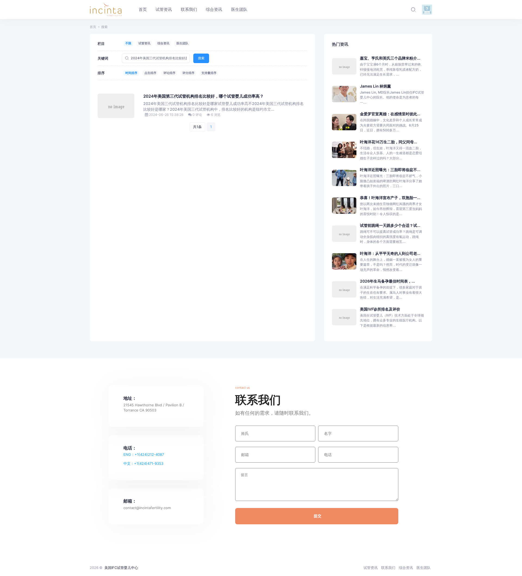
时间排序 (131, 73)
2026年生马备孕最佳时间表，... (387, 281)
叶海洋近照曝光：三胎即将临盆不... (390, 169)
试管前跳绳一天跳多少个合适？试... (390, 225)
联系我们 (388, 567)
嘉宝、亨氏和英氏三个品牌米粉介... (390, 58)
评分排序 (188, 73)
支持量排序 (208, 73)
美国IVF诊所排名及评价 (380, 309)
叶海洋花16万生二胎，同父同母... (388, 142)
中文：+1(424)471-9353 (143, 463)
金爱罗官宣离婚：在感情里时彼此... (390, 114)
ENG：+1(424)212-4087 (143, 454)
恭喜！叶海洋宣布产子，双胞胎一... (390, 197)
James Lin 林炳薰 (375, 86)
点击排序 (150, 73)
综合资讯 (163, 43)
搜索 (201, 58)
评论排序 (169, 73)
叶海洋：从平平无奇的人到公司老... (390, 253)
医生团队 (182, 43)
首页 (93, 27)
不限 (128, 43)
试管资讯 (144, 43)
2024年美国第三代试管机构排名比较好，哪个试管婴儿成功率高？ (203, 96)
